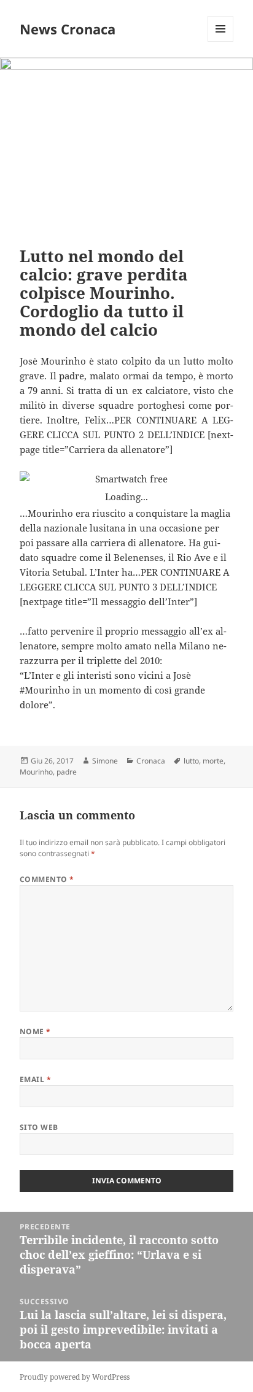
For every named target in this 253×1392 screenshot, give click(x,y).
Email (35, 1079)
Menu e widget (220, 41)
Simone (105, 761)
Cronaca (150, 761)
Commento (47, 879)
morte (213, 761)
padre (66, 772)
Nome (35, 1031)
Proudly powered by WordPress (75, 1377)
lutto (191, 761)
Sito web (39, 1127)
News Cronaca (67, 29)
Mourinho (36, 772)
